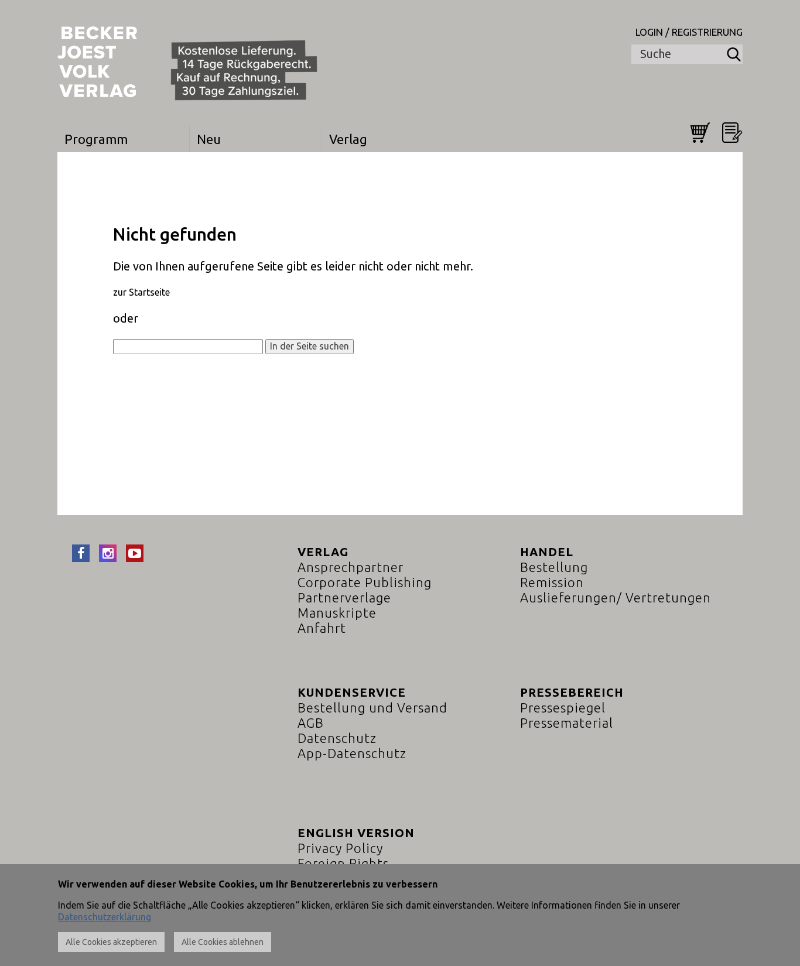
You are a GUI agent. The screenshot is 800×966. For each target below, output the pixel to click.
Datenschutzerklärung (104, 917)
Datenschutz (337, 738)
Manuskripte (337, 612)
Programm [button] (96, 139)
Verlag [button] (348, 139)
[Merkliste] (732, 132)
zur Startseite (141, 292)
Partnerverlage (344, 597)
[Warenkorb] (700, 132)
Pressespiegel (563, 707)
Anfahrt (322, 628)
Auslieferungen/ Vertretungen (615, 597)
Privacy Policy (340, 848)
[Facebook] (81, 553)
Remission (552, 582)
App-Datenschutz (352, 753)
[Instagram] (108, 553)
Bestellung (554, 567)
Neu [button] (209, 139)
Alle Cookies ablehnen (223, 942)
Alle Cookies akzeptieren (111, 942)
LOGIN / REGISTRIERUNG (689, 31)
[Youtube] (134, 553)
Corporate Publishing (365, 582)
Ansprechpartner (351, 567)
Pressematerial (566, 722)
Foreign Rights (343, 863)
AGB (311, 722)
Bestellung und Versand (372, 707)
